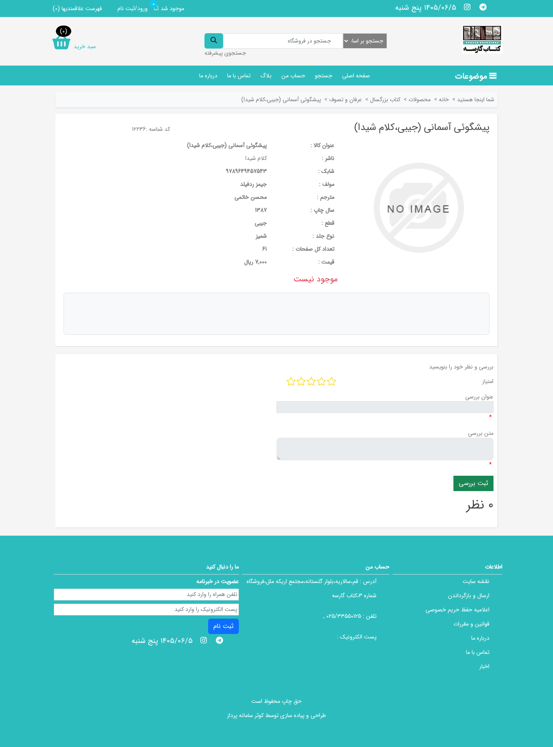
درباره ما (208, 75)
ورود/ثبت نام (132, 8)
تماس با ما (239, 75)
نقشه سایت (476, 581)
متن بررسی (480, 433)
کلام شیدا (256, 158)
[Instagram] (467, 7)
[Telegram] (482, 7)
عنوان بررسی (479, 396)
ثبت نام (223, 626)
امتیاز (487, 381)
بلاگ (266, 75)
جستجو (323, 75)
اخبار (484, 666)
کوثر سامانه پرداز (245, 715)
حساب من (293, 75)
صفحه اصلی (356, 75)
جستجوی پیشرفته (225, 53)
